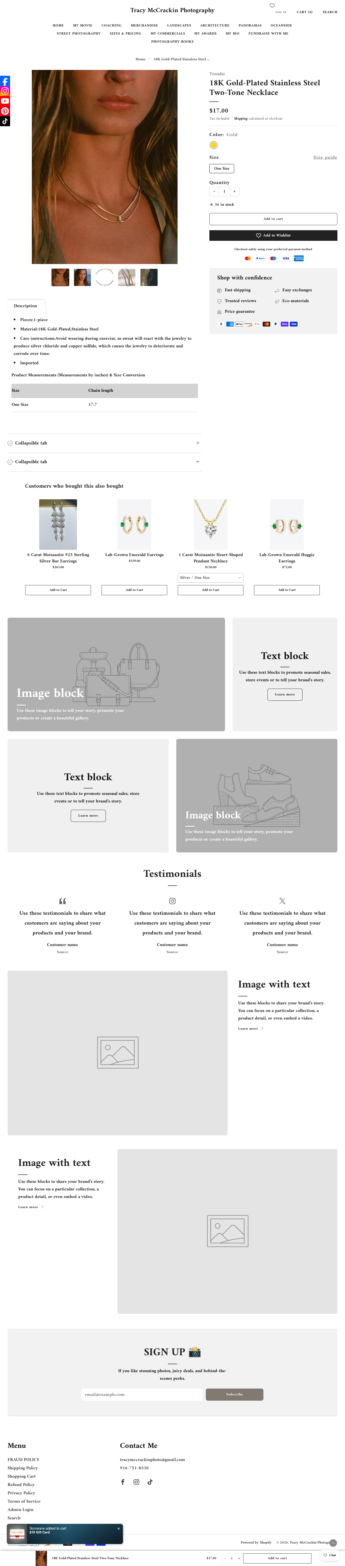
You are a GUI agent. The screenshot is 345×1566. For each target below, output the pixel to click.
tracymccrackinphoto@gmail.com (152, 1460)
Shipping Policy (23, 1468)
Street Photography (79, 34)
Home (58, 25)
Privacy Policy (21, 1493)
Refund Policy (21, 1485)
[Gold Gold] (213, 145)
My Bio (232, 34)
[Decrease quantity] (225, 1558)
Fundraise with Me (268, 34)
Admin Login (20, 1510)
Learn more (285, 694)
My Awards (205, 34)
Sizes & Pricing (125, 34)
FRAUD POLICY (23, 1460)
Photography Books (172, 42)
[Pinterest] (5, 111)
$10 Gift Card (40, 1532)
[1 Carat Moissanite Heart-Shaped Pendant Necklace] (210, 524)
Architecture (215, 25)
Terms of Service (24, 1501)
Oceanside (281, 25)
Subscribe (234, 1394)
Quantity (219, 182)
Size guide (325, 158)
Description (25, 306)
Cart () (305, 12)
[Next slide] (192, 167)
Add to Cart (58, 590)
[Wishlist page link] (272, 5)
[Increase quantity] (239, 1558)
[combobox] (210, 578)
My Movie (82, 25)
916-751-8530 (134, 1468)
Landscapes (179, 25)
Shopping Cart (22, 1476)
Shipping (241, 118)
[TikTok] (5, 121)
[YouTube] (5, 101)
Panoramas (250, 25)
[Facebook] (5, 81)
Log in (281, 12)
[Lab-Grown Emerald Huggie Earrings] (287, 524)
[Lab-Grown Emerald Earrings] (134, 524)
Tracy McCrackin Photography (172, 11)
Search (330, 12)
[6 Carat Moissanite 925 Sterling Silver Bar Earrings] (58, 524)
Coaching (112, 25)
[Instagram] (5, 91)
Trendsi (217, 74)
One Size (221, 168)
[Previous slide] (17, 167)
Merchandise (144, 25)
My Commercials (168, 34)
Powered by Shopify (256, 1542)
